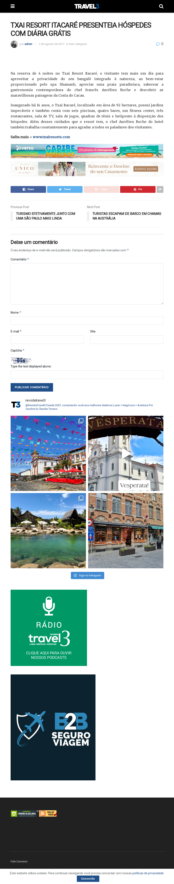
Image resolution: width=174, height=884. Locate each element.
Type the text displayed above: (31, 366)
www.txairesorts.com (51, 137)
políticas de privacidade (148, 873)
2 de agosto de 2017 (51, 44)
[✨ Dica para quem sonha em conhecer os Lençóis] (48, 530)
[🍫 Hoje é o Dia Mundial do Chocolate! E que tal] (125, 530)
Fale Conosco (19, 861)
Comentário (20, 259)
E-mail (16, 331)
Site (92, 331)
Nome (16, 312)
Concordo (88, 878)
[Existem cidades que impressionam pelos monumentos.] (48, 453)
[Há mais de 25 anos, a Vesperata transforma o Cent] (125, 453)
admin (28, 44)
